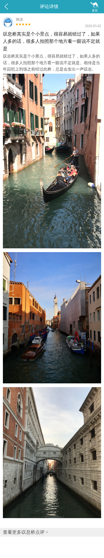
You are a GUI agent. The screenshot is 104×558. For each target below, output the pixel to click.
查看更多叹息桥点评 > (25, 532)
